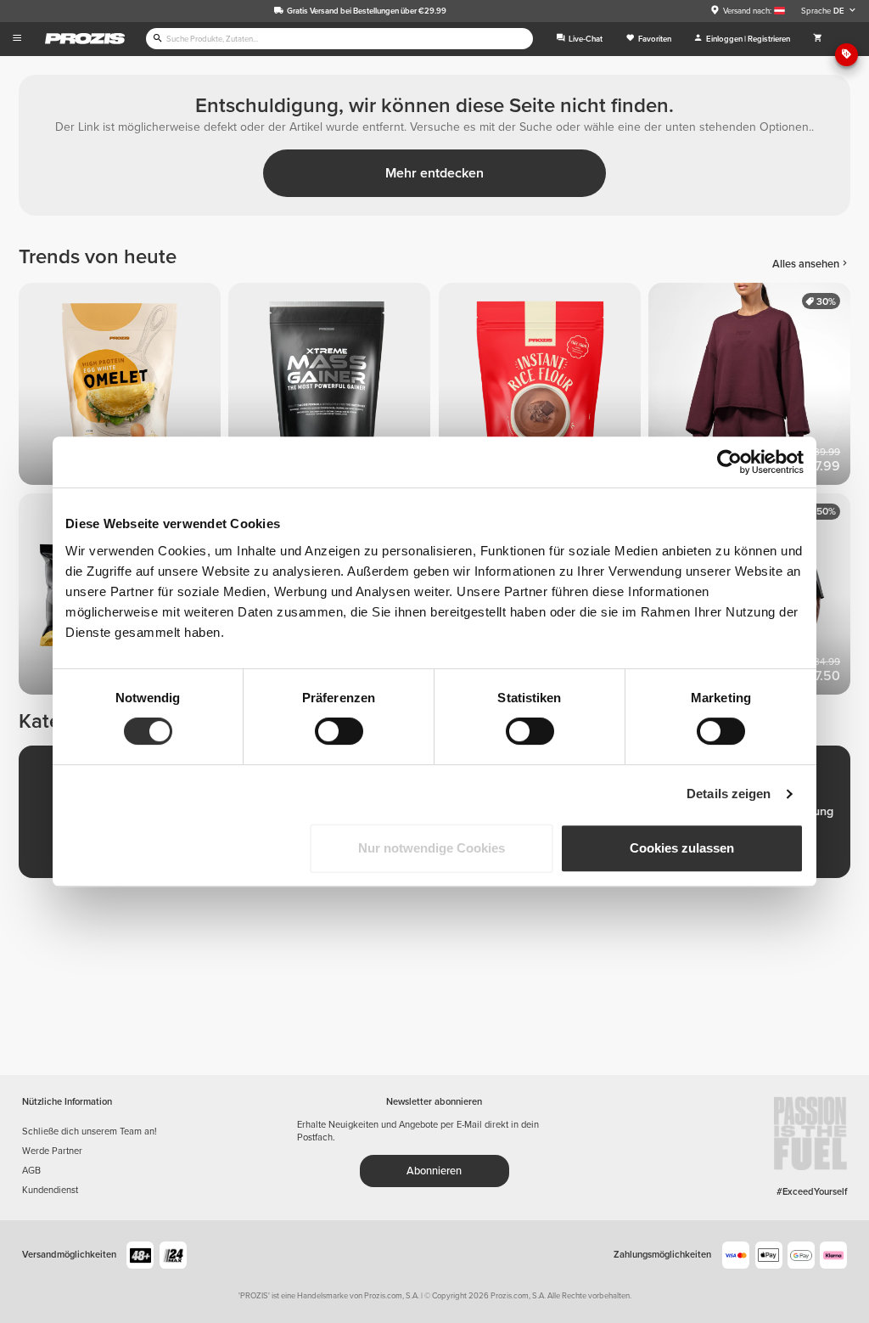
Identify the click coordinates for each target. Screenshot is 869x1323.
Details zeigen (729, 793)
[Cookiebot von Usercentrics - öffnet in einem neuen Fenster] (729, 462)
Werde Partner (52, 1151)
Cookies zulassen (682, 848)
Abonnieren (434, 1171)
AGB (31, 1170)
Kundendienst (50, 1190)
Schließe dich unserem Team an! (89, 1131)
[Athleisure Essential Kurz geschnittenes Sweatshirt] (753, 388)
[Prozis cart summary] (817, 39)
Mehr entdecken (434, 173)
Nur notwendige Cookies (431, 848)
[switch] (339, 731)
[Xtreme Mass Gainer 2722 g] (333, 388)
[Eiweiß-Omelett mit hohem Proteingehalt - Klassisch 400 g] (123, 388)
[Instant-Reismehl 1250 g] (543, 388)
